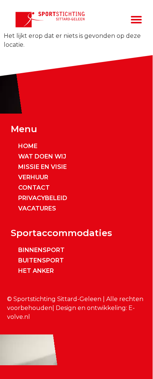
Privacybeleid (42, 198)
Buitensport (41, 260)
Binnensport (41, 250)
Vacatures (37, 208)
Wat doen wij (42, 156)
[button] (136, 20)
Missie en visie (42, 166)
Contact (34, 187)
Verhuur (33, 177)
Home (28, 146)
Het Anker (36, 270)
